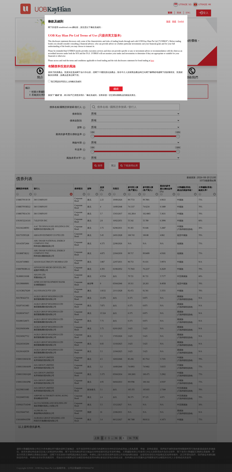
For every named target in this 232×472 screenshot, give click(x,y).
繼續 (116, 89)
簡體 (174, 21)
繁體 (168, 21)
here (152, 60)
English (181, 21)
